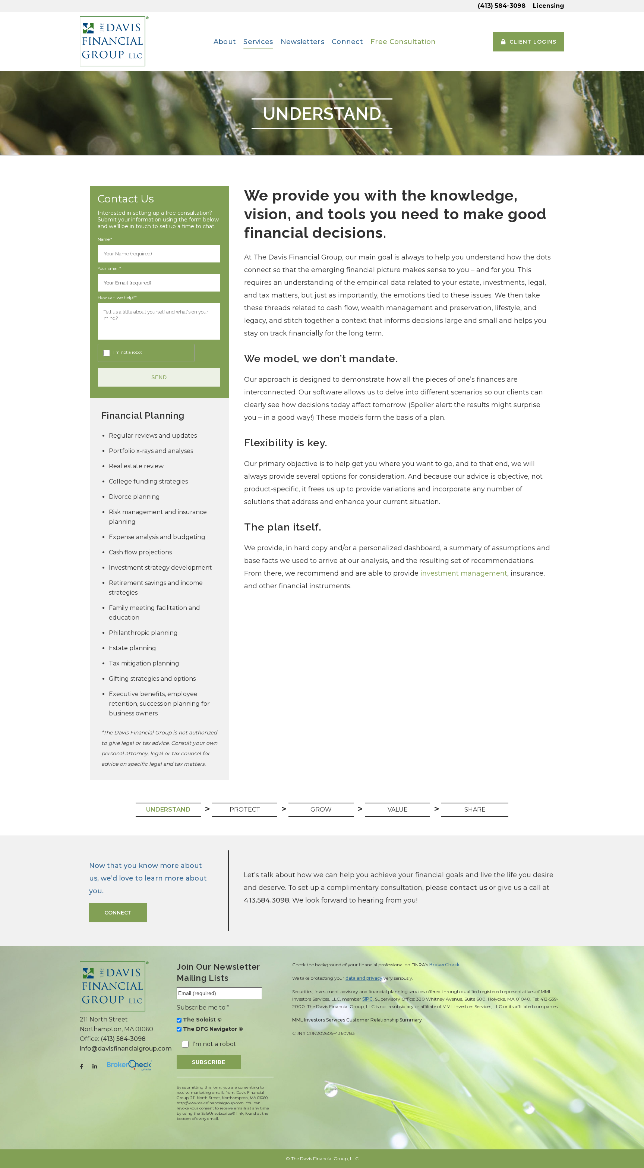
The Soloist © (202, 1019)
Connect (118, 912)
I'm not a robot (127, 352)
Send (159, 377)
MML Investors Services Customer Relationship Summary (357, 1020)
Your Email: (109, 269)
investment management (463, 573)
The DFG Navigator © (213, 1029)
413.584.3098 (266, 900)
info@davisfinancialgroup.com (126, 1048)
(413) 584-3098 (501, 5)
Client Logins (532, 41)
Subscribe (208, 1062)
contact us (468, 888)
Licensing (548, 5)
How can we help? (117, 298)
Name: (105, 239)
